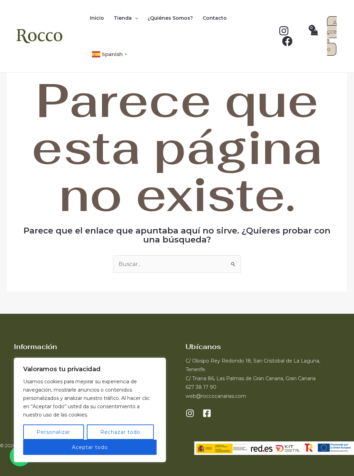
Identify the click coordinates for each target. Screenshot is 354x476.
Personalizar (53, 432)
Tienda (123, 18)
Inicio (97, 18)
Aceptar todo (90, 447)
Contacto (215, 18)
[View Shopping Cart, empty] (314, 36)
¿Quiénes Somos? (170, 18)
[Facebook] (287, 41)
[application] (135, 18)
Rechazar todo (120, 432)
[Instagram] (284, 31)
